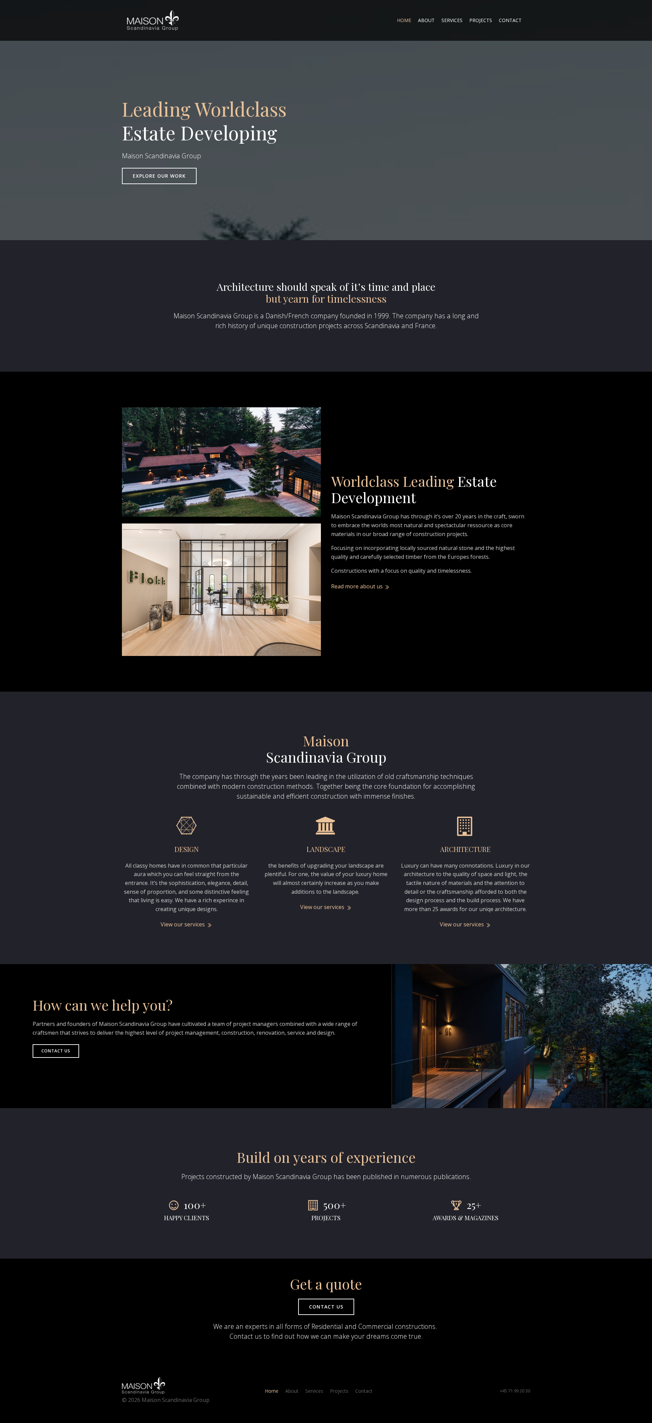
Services (452, 20)
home (404, 20)
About (426, 20)
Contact (510, 20)
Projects (480, 20)
